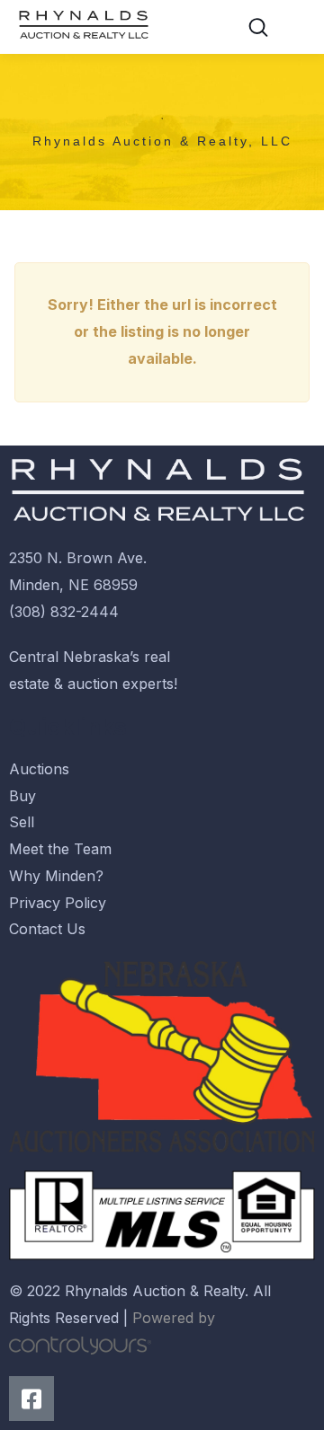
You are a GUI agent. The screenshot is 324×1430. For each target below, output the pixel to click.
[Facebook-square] (31, 1398)
